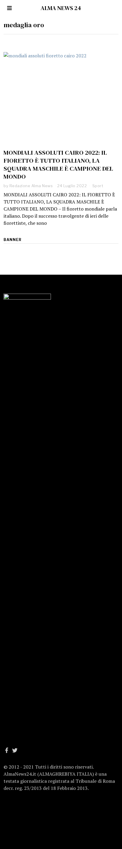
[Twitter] (15, 750)
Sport (97, 185)
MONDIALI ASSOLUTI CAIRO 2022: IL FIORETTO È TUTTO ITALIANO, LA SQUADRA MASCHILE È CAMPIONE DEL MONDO (58, 164)
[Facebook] (7, 750)
